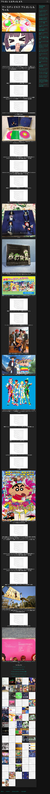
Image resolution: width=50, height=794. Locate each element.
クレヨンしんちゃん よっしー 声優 (43, 22)
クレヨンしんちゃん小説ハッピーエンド (43, 50)
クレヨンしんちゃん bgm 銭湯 (43, 85)
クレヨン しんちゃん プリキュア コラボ (43, 76)
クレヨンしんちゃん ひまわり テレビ (43, 11)
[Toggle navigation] (47, 1)
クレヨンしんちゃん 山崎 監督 (43, 65)
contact (8, 791)
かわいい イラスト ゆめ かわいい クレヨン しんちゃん (43, 46)
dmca (2, 791)
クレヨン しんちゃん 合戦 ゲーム (43, 25)
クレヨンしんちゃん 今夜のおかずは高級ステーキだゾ (43, 81)
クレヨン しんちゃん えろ (11, 1)
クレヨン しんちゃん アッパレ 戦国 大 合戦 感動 (43, 38)
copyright (23, 791)
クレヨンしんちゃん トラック (19, 667)
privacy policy (15, 791)
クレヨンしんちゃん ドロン (18, 669)
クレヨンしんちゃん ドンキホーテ (19, 676)
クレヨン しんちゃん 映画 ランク (43, 33)
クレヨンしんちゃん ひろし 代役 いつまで (43, 58)
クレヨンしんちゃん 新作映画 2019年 (43, 18)
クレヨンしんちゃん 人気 (43, 54)
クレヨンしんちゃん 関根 (43, 61)
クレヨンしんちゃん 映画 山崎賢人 (43, 29)
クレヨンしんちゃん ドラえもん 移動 (18, 671)
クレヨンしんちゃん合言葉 (43, 42)
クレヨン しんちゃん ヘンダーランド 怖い (43, 73)
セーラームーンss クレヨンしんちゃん (43, 69)
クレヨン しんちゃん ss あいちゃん (43, 14)
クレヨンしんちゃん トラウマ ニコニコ (19, 674)
